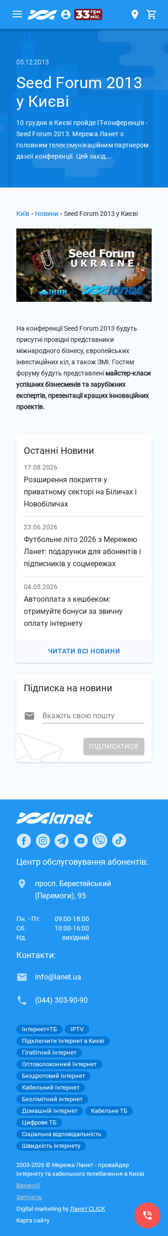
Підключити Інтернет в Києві (63, 1040)
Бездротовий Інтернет (53, 1075)
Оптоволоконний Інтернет (59, 1064)
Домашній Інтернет (49, 1110)
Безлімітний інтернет (52, 1099)
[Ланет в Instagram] (42, 840)
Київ (22, 213)
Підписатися (114, 746)
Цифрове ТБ (39, 1122)
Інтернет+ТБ (39, 1029)
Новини (46, 213)
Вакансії (28, 1185)
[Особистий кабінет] (65, 14)
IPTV (77, 1029)
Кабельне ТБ (109, 1110)
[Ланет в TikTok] (119, 840)
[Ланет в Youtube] (80, 840)
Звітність (29, 1197)
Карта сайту (32, 1220)
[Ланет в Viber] (99, 840)
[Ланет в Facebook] (23, 840)
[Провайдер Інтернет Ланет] (65, 818)
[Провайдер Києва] (42, 14)
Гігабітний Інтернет (49, 1052)
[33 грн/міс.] (88, 14)
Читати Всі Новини (84, 651)
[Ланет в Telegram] (61, 840)
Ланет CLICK (87, 1208)
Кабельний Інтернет (50, 1087)
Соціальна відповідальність (61, 1134)
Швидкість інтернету (51, 1145)
